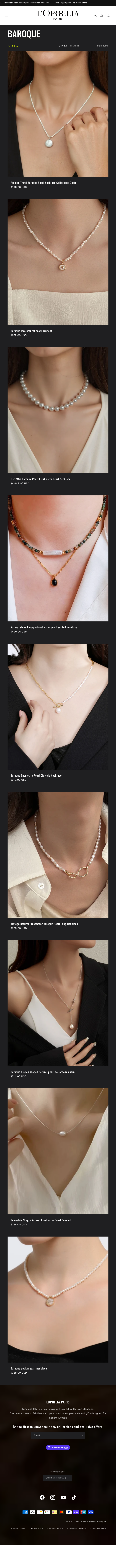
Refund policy (37, 1528)
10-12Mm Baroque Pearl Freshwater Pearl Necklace (40, 479)
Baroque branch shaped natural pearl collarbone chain (43, 1072)
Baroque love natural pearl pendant (31, 330)
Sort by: (63, 46)
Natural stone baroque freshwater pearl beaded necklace (44, 627)
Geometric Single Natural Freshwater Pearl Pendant (41, 1220)
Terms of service (56, 1528)
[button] (6, 15)
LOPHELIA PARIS (81, 1522)
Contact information (77, 1528)
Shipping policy (99, 1528)
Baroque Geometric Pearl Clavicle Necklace (36, 775)
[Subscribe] (81, 1435)
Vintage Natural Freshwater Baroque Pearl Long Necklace (44, 923)
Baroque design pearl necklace (29, 1368)
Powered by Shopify (97, 1522)
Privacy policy (19, 1528)
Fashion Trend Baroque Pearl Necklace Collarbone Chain (44, 182)
